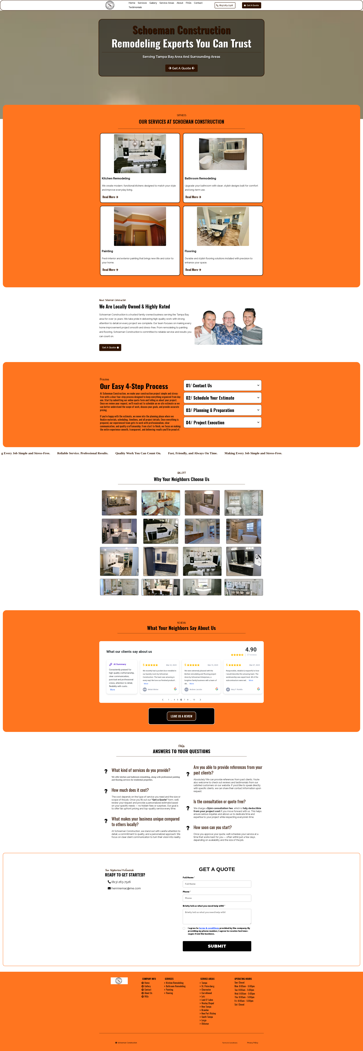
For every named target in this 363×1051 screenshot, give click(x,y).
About (180, 3)
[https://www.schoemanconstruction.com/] (110, 5)
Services (142, 3)
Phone (187, 892)
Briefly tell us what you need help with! (204, 906)
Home (132, 3)
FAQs (188, 3)
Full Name (189, 877)
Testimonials (135, 7)
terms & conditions (209, 928)
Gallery (153, 3)
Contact (198, 3)
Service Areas (167, 3)
